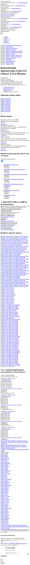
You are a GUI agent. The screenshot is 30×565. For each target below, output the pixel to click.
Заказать (6, 166)
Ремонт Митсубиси (6, 485)
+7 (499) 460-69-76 (16, 8)
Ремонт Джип (4, 468)
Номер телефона (5, 540)
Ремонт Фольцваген (6, 508)
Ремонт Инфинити (6, 470)
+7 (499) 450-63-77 (17, 11)
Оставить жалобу (5, 528)
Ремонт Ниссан (5, 486)
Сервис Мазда (4, 522)
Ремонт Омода (5, 488)
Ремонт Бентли (5, 458)
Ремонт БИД (4, 455)
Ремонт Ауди (4, 453)
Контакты (6, 42)
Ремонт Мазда (4, 480)
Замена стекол (10, 62)
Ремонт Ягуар (4, 521)
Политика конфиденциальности (9, 529)
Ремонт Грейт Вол (6, 463)
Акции (6, 41)
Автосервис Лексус (9, 87)
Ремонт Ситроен (5, 499)
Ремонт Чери (4, 516)
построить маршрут (6, 388)
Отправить (3, 556)
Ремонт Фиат (4, 506)
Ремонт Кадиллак (5, 473)
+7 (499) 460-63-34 (20, 5)
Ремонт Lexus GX (9, 89)
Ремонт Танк (4, 503)
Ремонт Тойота (5, 505)
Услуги (6, 38)
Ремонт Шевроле (5, 518)
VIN (2, 541)
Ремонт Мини (4, 483)
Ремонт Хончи (5, 513)
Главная (6, 37)
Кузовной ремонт (10, 61)
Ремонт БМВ (4, 456)
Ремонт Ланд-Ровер (6, 479)
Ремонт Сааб (4, 495)
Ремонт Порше (5, 492)
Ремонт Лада (4, 478)
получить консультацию (14, 209)
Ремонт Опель (4, 489)
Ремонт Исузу (4, 472)
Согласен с (15, 543)
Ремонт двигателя (11, 49)
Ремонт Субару (5, 501)
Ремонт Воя (4, 460)
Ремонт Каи (4, 475)
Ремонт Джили (5, 466)
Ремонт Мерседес (5, 482)
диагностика (4, 209)
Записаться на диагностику (8, 526)
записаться (4, 390)
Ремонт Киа (4, 476)
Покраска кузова (10, 58)
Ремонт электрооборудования (14, 52)
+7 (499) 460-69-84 (22, 2)
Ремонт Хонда (4, 512)
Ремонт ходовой (10, 54)
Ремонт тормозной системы (13, 56)
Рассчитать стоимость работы (9, 525)
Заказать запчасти (22, 525)
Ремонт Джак (4, 465)
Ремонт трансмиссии (11, 48)
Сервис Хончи (5, 523)
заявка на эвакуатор (6, 210)
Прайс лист (7, 39)
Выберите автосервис (6, 538)
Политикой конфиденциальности (18, 543)
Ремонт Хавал (4, 511)
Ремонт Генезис (5, 462)
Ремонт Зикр (4, 469)
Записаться (4, 124)
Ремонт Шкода (5, 519)
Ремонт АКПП (10, 64)
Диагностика (9, 46)
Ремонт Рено (4, 493)
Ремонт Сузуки (5, 502)
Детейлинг (9, 59)
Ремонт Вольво (5, 459)
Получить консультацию (7, 15)
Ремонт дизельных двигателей (14, 51)
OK (2, 559)
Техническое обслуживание (13, 45)
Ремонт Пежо (4, 491)
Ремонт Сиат (4, 498)
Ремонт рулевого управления (14, 55)
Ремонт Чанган (5, 515)
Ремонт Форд (4, 509)
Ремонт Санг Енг (5, 496)
